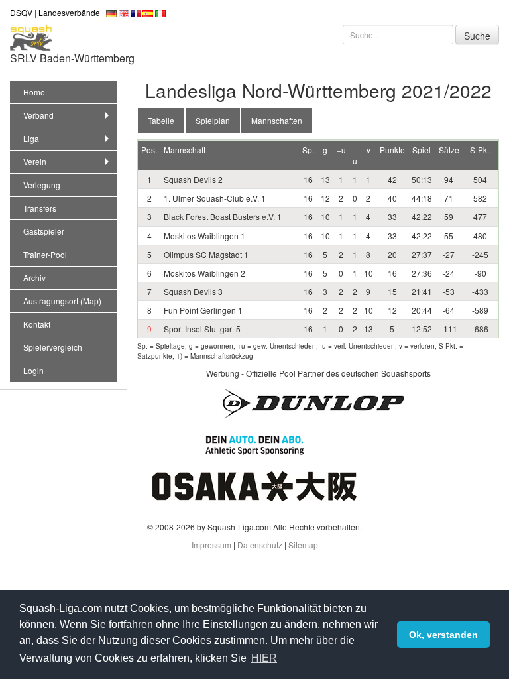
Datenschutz (259, 544)
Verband (38, 115)
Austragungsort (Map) (62, 300)
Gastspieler (43, 231)
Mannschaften (276, 120)
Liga (31, 138)
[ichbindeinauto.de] (254, 443)
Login (33, 370)
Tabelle (161, 120)
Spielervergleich (52, 347)
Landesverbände (69, 12)
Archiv (34, 277)
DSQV (21, 12)
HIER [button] (264, 658)
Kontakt (36, 324)
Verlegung (41, 184)
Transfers (39, 208)
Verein (34, 161)
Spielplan (213, 120)
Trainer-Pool (45, 254)
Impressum (211, 544)
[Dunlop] (313, 402)
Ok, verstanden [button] (443, 634)
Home (34, 91)
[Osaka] (254, 485)
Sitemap (303, 544)
